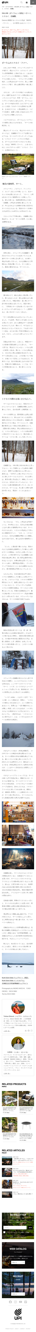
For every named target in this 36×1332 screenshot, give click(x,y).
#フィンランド (27, 32)
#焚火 (27, 1175)
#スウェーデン (6, 34)
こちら (24, 1237)
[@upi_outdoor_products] (15, 1301)
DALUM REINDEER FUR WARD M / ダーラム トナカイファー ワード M (26, 1109)
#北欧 (20, 32)
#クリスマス (23, 1185)
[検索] (21, 2)
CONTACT (22, 1328)
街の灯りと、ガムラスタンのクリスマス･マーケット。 (23, 1183)
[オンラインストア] (26, 2)
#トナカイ (26, 30)
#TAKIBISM (15, 1175)
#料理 (24, 1175)
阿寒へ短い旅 (17, 914)
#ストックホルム (16, 1185)
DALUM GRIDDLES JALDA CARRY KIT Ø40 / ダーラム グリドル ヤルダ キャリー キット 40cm (26, 1136)
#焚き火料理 (21, 1174)
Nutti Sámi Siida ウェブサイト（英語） (15, 978)
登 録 (30, 1228)
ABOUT (17, 1328)
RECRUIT (28, 1328)
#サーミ (19, 30)
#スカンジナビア (12, 32)
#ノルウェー (5, 30)
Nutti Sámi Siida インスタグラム (13, 980)
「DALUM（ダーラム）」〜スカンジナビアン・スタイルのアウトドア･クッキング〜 (23, 1160)
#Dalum (4, 32)
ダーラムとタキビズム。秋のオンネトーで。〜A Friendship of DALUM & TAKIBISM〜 (23, 1172)
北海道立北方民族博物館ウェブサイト (15, 983)
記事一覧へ (7, 1031)
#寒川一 (26, 1174)
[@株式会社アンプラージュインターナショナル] (25, 1301)
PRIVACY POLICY (9, 1328)
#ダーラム (13, 30)
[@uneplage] (10, 1301)
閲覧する (14, 1262)
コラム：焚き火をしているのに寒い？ (23, 1194)
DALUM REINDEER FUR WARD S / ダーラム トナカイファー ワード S (9, 1135)
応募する (14, 1294)
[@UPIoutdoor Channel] (20, 1301)
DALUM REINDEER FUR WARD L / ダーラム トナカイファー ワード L (9, 1109)
